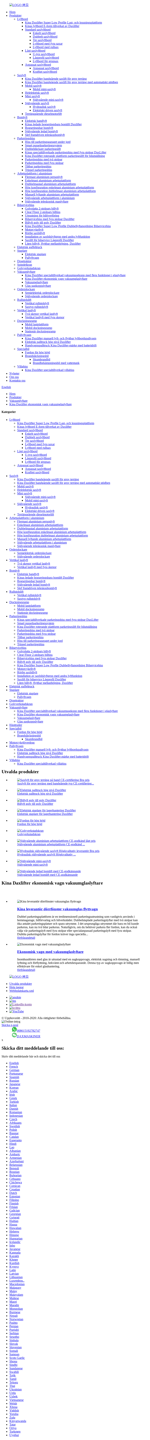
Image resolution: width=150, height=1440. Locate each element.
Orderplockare (26, 289)
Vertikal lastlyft (26, 310)
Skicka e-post (10, 1025)
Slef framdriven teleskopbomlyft (45, 134)
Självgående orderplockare (41, 296)
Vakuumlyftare (26, 271)
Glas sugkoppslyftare (38, 285)
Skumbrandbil (41, 359)
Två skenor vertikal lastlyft (41, 313)
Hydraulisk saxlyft (44, 106)
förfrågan (23, 937)
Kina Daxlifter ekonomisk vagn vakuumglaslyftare (56, 278)
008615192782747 (28, 1030)
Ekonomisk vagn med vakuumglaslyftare (50, 952)
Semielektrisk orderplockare (42, 292)
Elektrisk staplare (35, 254)
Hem (12, 12)
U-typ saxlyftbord (44, 54)
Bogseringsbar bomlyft (39, 127)
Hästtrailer (15, 725)
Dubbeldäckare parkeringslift (43, 149)
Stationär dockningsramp (40, 331)
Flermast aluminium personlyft (43, 177)
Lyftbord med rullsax (46, 47)
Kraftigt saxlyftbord (45, 71)
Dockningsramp (27, 320)
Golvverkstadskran (28, 268)
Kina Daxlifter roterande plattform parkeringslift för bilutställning (65, 156)
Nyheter (14, 373)
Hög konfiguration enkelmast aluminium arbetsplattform (59, 187)
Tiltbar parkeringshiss (38, 166)
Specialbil (23, 349)
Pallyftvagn (32, 257)
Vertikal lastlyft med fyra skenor (44, 317)
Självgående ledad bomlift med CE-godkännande (47, 874)
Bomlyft (22, 117)
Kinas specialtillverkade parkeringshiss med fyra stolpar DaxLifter (65, 152)
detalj (32, 937)
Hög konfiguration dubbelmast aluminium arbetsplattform (60, 191)
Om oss (14, 377)
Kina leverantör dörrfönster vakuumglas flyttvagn (57, 909)
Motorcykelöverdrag (22, 742)
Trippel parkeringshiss (38, 170)
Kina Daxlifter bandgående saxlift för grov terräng (56, 78)
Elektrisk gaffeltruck (29, 247)
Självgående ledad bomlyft (41, 131)
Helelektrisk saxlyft (37, 92)
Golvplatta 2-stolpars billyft (42, 208)
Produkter (15, 15)
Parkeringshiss (26, 138)
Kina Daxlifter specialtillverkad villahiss (49, 370)
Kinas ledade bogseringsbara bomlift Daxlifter (53, 124)
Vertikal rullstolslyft (37, 303)
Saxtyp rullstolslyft (36, 306)
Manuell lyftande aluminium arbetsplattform (52, 194)
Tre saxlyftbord (42, 40)
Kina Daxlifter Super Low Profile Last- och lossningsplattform (63, 22)
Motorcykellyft (34, 229)
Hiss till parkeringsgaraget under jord (48, 141)
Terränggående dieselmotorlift (43, 113)
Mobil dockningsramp (38, 327)
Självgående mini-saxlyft (48, 99)
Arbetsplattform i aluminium (34, 173)
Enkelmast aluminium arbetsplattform (48, 180)
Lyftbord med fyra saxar (47, 43)
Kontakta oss (17, 380)
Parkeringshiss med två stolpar (43, 159)
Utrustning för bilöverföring (42, 215)
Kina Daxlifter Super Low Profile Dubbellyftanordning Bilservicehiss (68, 226)
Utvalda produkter (20, 983)
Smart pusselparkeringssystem (43, 145)
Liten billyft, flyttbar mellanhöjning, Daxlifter (53, 243)
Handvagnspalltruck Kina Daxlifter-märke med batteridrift (60, 345)
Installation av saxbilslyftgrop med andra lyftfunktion (57, 236)
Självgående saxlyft (37, 103)
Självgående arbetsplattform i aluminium (50, 198)
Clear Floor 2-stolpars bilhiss (42, 212)
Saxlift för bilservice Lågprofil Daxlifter (49, 240)
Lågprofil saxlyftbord (46, 57)
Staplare (22, 250)
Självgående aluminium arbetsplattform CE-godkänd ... (51, 844)
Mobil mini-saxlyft (44, 89)
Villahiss (22, 366)
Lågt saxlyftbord (35, 50)
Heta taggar (16, 987)
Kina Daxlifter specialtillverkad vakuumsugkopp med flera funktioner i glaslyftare (75, 275)
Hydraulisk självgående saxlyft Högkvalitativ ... (46, 854)
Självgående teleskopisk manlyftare (46, 201)
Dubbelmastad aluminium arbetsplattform (50, 184)
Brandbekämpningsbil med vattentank (56, 363)
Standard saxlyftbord (38, 29)
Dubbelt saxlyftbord (45, 36)
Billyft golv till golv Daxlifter (43, 222)
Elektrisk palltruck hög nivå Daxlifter (48, 342)
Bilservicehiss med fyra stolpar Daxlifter (49, 219)
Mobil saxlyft (33, 85)
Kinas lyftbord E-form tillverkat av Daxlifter (52, 26)
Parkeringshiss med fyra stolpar (44, 163)
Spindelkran (24, 264)
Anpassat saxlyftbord (38, 64)
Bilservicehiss (25, 205)
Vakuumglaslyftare (36, 282)
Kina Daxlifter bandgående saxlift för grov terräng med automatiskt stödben (71, 82)
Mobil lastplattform (36, 324)
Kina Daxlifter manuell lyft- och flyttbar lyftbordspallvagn (60, 338)
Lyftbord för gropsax (45, 61)
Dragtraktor (24, 261)
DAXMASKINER (28, 1036)
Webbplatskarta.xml (21, 990)
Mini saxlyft (32, 96)
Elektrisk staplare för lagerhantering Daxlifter (45, 814)
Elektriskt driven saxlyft (47, 110)
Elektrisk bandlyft (36, 120)
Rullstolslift (24, 299)
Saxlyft (21, 75)
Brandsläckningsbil (37, 356)
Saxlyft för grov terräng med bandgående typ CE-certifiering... (55, 783)
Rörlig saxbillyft (35, 233)
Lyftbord (22, 19)
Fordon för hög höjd (37, 352)
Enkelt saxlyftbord (44, 33)
